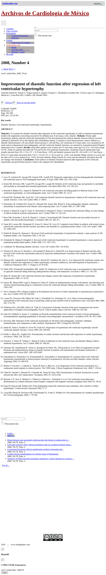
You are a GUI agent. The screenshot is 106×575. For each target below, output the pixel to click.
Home (13, 47)
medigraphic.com (13, 45)
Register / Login (18, 52)
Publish (9, 40)
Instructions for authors (22, 43)
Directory (15, 38)
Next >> (12, 69)
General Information (21, 36)
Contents (9, 29)
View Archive (12, 31)
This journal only (44, 35)
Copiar (4, 573)
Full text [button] (9, 103)
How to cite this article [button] (26, 103)
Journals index (20, 50)
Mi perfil (9, 54)
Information (11, 33)
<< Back (5, 69)
